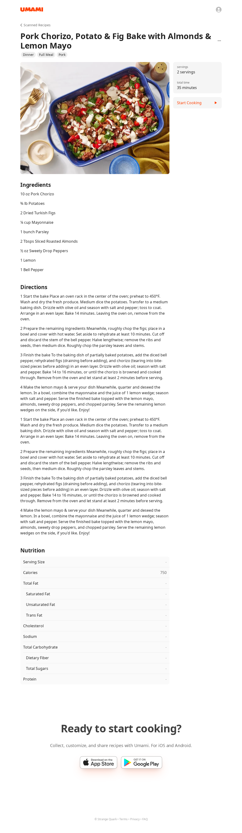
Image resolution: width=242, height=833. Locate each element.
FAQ (145, 819)
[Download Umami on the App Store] (98, 762)
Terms (123, 819)
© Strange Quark (106, 819)
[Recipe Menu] (219, 40)
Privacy (135, 819)
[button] (28, 55)
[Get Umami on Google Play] (141, 762)
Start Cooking (189, 102)
